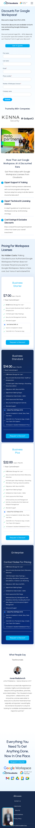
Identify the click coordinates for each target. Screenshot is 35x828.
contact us (17, 801)
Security (17, 810)
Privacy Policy (17, 818)
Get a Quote (17, 46)
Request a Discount (17, 342)
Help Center (17, 806)
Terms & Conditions (17, 814)
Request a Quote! (17, 762)
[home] (16, 3)
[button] (31, 3)
